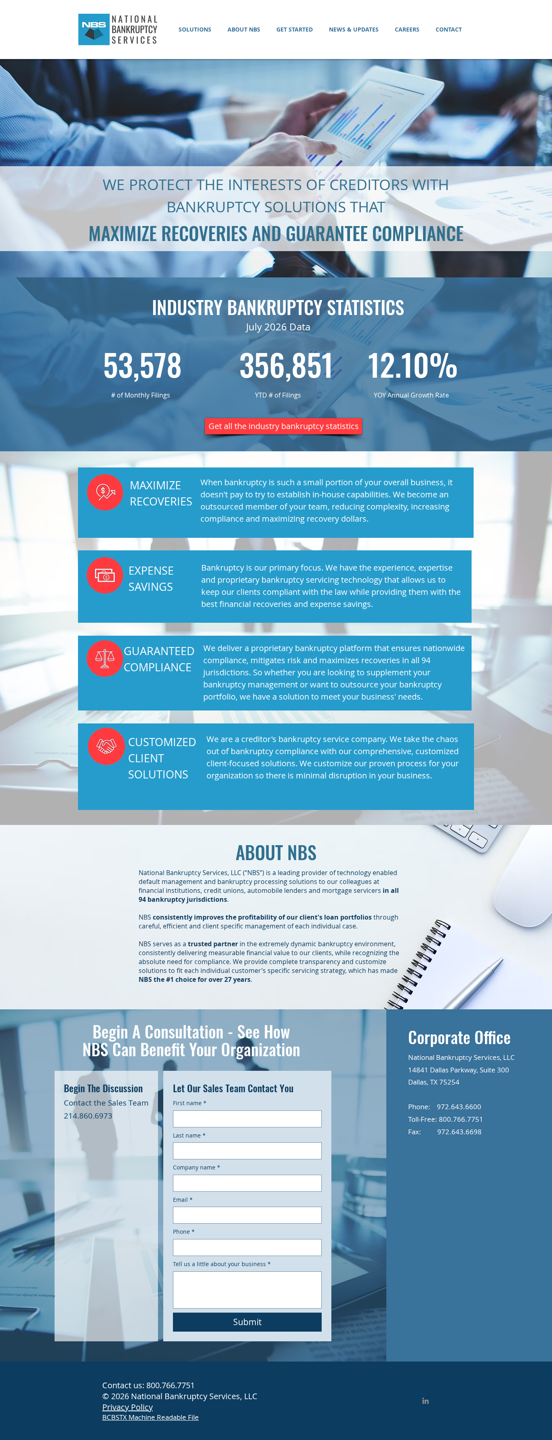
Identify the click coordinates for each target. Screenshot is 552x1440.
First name (189, 1103)
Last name (189, 1135)
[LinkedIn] (425, 1400)
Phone (184, 1231)
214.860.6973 (88, 1115)
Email (183, 1199)
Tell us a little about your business (222, 1264)
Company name (196, 1167)
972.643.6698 (459, 1131)
